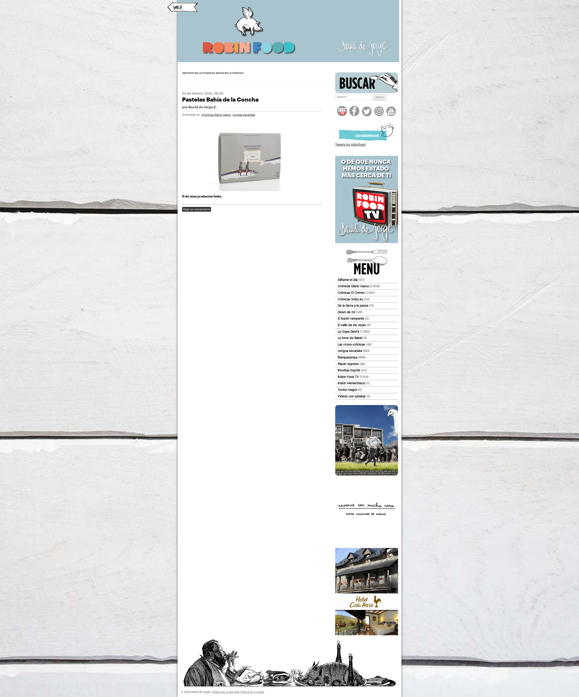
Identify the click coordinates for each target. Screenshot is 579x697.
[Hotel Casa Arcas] (366, 634)
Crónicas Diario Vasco (216, 115)
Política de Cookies (252, 692)
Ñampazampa (347, 357)
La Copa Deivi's (348, 331)
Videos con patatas (351, 396)
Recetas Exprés (349, 370)
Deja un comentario (196, 209)
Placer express (348, 364)
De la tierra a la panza (353, 305)
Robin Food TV (348, 376)
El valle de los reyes (352, 325)
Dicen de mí (346, 312)
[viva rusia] (366, 474)
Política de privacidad (226, 692)
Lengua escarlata (244, 115)
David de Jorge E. (202, 107)
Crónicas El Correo (351, 292)
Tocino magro (347, 389)
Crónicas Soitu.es (350, 299)
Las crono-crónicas (351, 344)
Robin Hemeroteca (351, 383)
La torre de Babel (350, 338)
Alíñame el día (348, 279)
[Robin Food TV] (366, 242)
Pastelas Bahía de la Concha (220, 99)
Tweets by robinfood (350, 144)
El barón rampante (351, 318)
